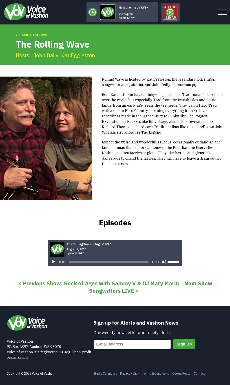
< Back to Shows (31, 35)
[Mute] (164, 262)
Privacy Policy (129, 374)
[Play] (53, 262)
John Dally (45, 55)
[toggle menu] (222, 12)
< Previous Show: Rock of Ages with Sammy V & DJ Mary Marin (98, 283)
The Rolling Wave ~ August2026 (89, 244)
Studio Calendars (105, 374)
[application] (115, 261)
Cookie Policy (181, 374)
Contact (199, 374)
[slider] (174, 261)
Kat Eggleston (78, 55)
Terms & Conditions (155, 374)
